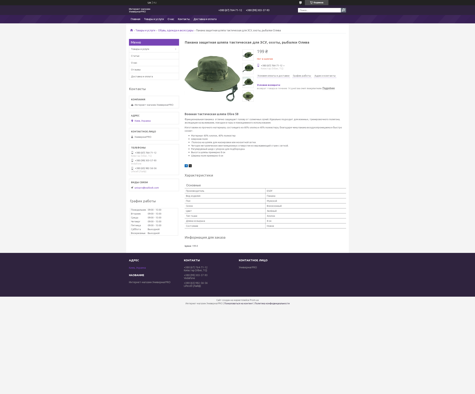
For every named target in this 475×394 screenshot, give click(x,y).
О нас (171, 19)
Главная (135, 19)
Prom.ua (254, 300)
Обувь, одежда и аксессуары (176, 30)
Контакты (184, 19)
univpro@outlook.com (147, 187)
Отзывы (136, 69)
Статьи (135, 56)
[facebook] (186, 166)
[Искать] (343, 10)
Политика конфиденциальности (272, 303)
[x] (190, 166)
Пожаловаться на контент (238, 303)
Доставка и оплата (205, 19)
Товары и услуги (154, 19)
